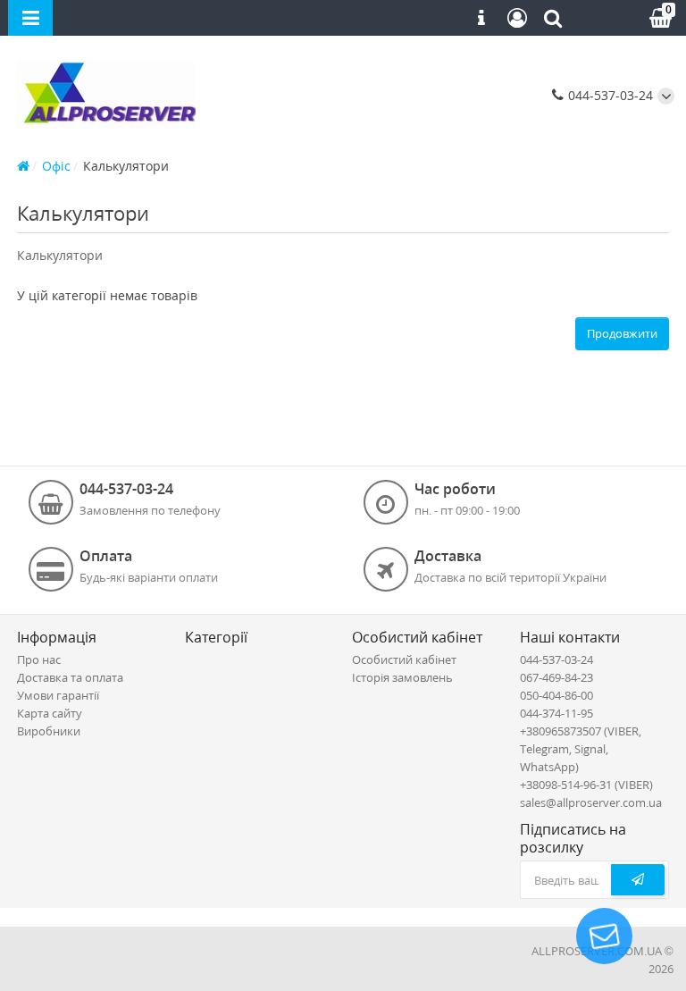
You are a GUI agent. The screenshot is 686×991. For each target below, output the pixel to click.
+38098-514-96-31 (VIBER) (586, 785)
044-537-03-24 (609, 95)
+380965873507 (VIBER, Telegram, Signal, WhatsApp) (580, 749)
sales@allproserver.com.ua (591, 802)
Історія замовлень (402, 677)
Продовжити (622, 333)
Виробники (48, 731)
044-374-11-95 (556, 713)
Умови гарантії (58, 695)
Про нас (39, 659)
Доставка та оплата (70, 677)
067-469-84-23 (556, 677)
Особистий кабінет (404, 659)
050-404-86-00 (556, 695)
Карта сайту (49, 713)
